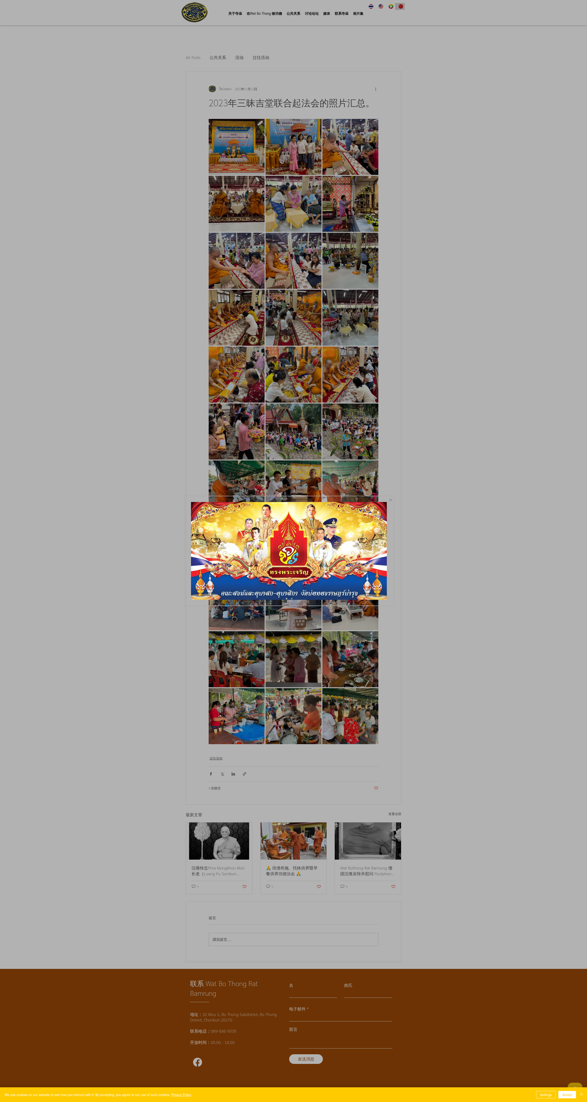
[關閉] (581, 1094)
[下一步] (389, 551)
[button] (390, 500)
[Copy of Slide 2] (286, 599)
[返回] (189, 551)
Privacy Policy (181, 1094)
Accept (567, 1094)
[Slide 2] (292, 599)
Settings (546, 1094)
